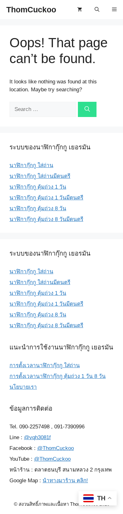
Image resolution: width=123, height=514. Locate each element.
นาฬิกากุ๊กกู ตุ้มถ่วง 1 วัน (37, 187)
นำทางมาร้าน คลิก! (65, 481)
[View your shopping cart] (79, 9)
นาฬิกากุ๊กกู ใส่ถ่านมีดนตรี (39, 176)
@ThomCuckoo (55, 448)
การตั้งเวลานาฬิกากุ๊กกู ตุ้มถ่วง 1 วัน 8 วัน (57, 376)
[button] (97, 9)
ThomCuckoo (31, 9)
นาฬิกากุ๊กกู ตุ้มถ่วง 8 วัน (37, 208)
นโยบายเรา (23, 387)
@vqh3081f (37, 437)
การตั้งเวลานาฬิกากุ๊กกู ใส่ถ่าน (44, 365)
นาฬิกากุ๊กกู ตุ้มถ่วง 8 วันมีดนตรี (46, 219)
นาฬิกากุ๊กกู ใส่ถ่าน (31, 165)
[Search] (87, 109)
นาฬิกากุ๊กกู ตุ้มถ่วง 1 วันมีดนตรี (46, 198)
